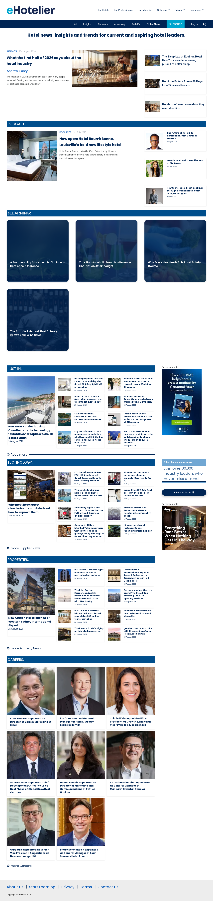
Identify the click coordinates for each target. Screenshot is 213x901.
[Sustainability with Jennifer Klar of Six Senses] (154, 168)
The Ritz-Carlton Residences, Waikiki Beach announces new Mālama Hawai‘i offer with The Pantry (87, 596)
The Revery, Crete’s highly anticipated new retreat (89, 630)
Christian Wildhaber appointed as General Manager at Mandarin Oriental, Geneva (130, 786)
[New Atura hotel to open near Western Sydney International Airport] (31, 591)
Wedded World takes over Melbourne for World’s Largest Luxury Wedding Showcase (138, 382)
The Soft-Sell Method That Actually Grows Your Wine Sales (34, 333)
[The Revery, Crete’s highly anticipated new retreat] (64, 634)
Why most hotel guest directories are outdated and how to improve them (29, 508)
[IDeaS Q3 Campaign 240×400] (182, 434)
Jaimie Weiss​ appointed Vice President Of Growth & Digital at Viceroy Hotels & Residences (130, 722)
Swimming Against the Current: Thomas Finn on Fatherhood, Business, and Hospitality (88, 511)
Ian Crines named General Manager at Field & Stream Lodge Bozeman (77, 722)
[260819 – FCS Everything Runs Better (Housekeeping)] (184, 549)
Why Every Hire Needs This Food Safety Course (174, 264)
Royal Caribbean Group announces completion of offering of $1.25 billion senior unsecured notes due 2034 (89, 437)
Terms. (86, 887)
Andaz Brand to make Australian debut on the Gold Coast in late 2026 (88, 399)
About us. (15, 887)
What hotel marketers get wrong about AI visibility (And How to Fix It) (137, 476)
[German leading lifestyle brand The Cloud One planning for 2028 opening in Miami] (114, 595)
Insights (12, 51)
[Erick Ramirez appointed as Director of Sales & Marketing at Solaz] (31, 691)
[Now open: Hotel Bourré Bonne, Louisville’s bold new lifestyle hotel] (32, 156)
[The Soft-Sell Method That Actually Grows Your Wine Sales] (38, 320)
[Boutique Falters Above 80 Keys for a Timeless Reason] (152, 83)
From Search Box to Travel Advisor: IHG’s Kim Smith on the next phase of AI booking (138, 417)
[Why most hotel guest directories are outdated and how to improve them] (31, 486)
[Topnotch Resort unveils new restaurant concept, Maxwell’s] (114, 616)
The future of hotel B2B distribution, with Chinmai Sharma (182, 135)
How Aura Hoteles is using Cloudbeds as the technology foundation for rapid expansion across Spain (30, 432)
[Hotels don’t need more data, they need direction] (152, 106)
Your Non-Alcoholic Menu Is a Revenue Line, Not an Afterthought (105, 264)
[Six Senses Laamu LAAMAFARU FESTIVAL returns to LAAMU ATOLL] (64, 419)
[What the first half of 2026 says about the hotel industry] (104, 68)
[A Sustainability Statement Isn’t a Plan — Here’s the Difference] (38, 251)
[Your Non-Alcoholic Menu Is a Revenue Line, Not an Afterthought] (106, 251)
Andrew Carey (17, 71)
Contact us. (108, 887)
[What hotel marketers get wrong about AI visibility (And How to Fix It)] (114, 478)
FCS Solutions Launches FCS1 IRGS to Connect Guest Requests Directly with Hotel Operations (87, 476)
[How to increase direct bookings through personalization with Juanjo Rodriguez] (154, 196)
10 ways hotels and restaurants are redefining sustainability (138, 528)
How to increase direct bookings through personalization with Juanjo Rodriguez (185, 190)
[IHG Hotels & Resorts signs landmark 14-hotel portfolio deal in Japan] (64, 575)
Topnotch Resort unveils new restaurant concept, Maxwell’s (138, 613)
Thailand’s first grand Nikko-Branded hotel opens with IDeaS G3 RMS (88, 493)
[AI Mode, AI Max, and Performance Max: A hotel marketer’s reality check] (114, 513)
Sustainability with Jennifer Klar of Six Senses (185, 162)
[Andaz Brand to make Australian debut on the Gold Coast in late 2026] (64, 402)
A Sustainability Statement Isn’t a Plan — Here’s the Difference (37, 264)
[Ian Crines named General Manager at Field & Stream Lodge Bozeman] (81, 691)
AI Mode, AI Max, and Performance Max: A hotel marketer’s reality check (137, 511)
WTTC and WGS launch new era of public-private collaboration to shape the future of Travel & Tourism (138, 437)
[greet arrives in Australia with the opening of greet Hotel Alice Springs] (114, 634)
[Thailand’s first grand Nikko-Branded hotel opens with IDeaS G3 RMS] (64, 495)
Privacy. (68, 887)
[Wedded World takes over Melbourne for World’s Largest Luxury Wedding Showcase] (114, 384)
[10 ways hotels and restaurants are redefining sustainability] (114, 531)
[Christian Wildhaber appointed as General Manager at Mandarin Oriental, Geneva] (130, 755)
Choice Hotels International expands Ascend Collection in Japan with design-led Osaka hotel (136, 575)
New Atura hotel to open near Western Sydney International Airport (29, 621)
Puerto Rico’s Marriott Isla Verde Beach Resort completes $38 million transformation (87, 614)
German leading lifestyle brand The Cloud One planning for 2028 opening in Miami (138, 594)
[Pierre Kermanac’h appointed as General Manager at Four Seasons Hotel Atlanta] (81, 822)
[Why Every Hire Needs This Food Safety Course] (175, 251)
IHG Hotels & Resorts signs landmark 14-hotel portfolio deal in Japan (89, 572)
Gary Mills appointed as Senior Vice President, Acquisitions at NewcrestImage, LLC (29, 853)
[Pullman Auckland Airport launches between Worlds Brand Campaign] (114, 402)
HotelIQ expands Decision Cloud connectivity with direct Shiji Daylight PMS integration (88, 382)
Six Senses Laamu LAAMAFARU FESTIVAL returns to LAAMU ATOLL (87, 416)
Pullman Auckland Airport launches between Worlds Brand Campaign (138, 399)
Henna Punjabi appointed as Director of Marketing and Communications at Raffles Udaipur (78, 787)
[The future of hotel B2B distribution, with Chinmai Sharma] (154, 141)
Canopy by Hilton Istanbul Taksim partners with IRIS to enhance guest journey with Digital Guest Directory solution (89, 531)
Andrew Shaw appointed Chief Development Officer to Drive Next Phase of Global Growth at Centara (30, 787)
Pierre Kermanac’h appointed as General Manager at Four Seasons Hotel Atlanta (79, 853)
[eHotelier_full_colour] (31, 10)
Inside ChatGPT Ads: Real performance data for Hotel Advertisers (138, 493)
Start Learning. (42, 887)
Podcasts (65, 132)
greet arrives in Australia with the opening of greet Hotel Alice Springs (138, 631)
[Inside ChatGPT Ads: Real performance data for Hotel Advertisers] (114, 495)
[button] (169, 10)
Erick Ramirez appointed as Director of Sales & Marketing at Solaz (30, 722)
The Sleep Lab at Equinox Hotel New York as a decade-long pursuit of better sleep (182, 60)
